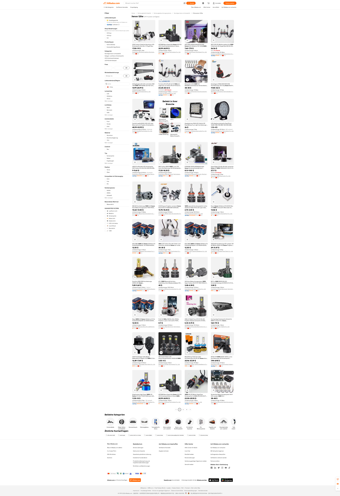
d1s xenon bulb (111, 435)
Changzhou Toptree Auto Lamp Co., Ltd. (196, 131)
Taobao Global (176, 488)
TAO (182, 488)
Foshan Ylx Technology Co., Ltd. (167, 93)
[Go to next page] (190, 409)
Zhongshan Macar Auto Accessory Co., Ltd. (143, 213)
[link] (337, 479)
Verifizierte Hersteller (165, 447)
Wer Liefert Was (195, 488)
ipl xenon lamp (204, 435)
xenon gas (122, 435)
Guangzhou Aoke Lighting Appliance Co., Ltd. (196, 364)
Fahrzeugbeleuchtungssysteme (162, 13)
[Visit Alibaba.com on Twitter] (219, 468)
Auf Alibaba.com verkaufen (218, 447)
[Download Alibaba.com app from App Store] (214, 480)
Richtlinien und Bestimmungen (141, 466)
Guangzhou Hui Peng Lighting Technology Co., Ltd (143, 52)
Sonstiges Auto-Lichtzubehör (182, 13)
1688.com (150, 488)
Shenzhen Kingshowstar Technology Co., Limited (143, 402)
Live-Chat (187, 451)
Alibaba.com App (202, 480)
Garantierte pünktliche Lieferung (142, 454)
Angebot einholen (164, 451)
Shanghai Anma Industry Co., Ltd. (194, 213)
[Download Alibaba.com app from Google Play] (227, 480)
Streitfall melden (189, 454)
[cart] (209, 3)
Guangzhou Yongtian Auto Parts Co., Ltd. (222, 251)
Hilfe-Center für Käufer (191, 447)
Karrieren (109, 457)
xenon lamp (160, 435)
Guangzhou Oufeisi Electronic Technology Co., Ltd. (222, 289)
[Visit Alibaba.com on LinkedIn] (215, 468)
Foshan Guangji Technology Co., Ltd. (142, 131)
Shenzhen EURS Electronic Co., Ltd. (220, 176)
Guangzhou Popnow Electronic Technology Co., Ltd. (196, 174)
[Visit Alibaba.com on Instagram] (222, 468)
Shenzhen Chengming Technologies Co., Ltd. (222, 91)
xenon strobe (192, 435)
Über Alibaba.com (112, 444)
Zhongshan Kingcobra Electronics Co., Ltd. (196, 326)
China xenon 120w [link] (198, 13)
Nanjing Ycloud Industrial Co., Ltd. (141, 91)
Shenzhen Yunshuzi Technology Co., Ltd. (169, 52)
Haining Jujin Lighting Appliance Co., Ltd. (196, 251)
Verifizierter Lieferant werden (219, 457)
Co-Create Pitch (111, 451)
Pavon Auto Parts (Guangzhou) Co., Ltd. (221, 213)
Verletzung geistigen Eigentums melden (196, 461)
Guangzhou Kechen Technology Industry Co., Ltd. (222, 364)
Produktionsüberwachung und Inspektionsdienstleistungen (141, 461)
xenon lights (149, 435)
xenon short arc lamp (135, 435)
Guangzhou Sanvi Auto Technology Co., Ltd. (170, 251)
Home (133, 13)
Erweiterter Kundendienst (140, 457)
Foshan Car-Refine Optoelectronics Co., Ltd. (222, 54)
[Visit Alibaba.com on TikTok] (229, 468)
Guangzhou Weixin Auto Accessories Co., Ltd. (170, 213)
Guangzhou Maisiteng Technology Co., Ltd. (143, 251)
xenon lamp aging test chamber (176, 435)
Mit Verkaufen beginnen (217, 451)
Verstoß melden (189, 464)
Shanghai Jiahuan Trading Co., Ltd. (220, 326)
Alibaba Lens (111, 480)
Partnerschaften (215, 461)
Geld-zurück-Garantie (139, 451)
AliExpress (143, 488)
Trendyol (187, 488)
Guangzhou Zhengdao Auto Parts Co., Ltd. (143, 364)
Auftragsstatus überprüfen (218, 454)
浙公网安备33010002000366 (199, 493)
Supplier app (168, 480)
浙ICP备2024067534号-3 (215, 493)
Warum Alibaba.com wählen (114, 447)
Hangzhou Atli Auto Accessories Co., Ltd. (169, 289)
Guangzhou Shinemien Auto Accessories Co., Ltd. (196, 91)
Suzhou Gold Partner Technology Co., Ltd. (222, 131)
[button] (184, 3)
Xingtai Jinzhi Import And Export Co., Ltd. (196, 52)
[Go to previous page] (176, 409)
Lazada (168, 488)
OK (126, 68)
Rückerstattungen (190, 457)
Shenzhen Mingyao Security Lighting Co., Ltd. (143, 326)
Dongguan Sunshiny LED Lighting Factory (143, 289)
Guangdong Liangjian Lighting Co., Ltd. (195, 289)
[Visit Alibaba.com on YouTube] (226, 468)
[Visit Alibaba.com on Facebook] (212, 468)
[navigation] (117, 211)
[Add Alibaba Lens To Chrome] (135, 480)
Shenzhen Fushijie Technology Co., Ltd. (169, 364)
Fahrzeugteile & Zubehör (144, 13)
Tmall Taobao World (160, 488)
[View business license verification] (186, 493)
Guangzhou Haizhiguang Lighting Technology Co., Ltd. (143, 174)
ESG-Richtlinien (111, 454)
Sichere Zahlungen (138, 447)
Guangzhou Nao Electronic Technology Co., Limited (170, 174)
